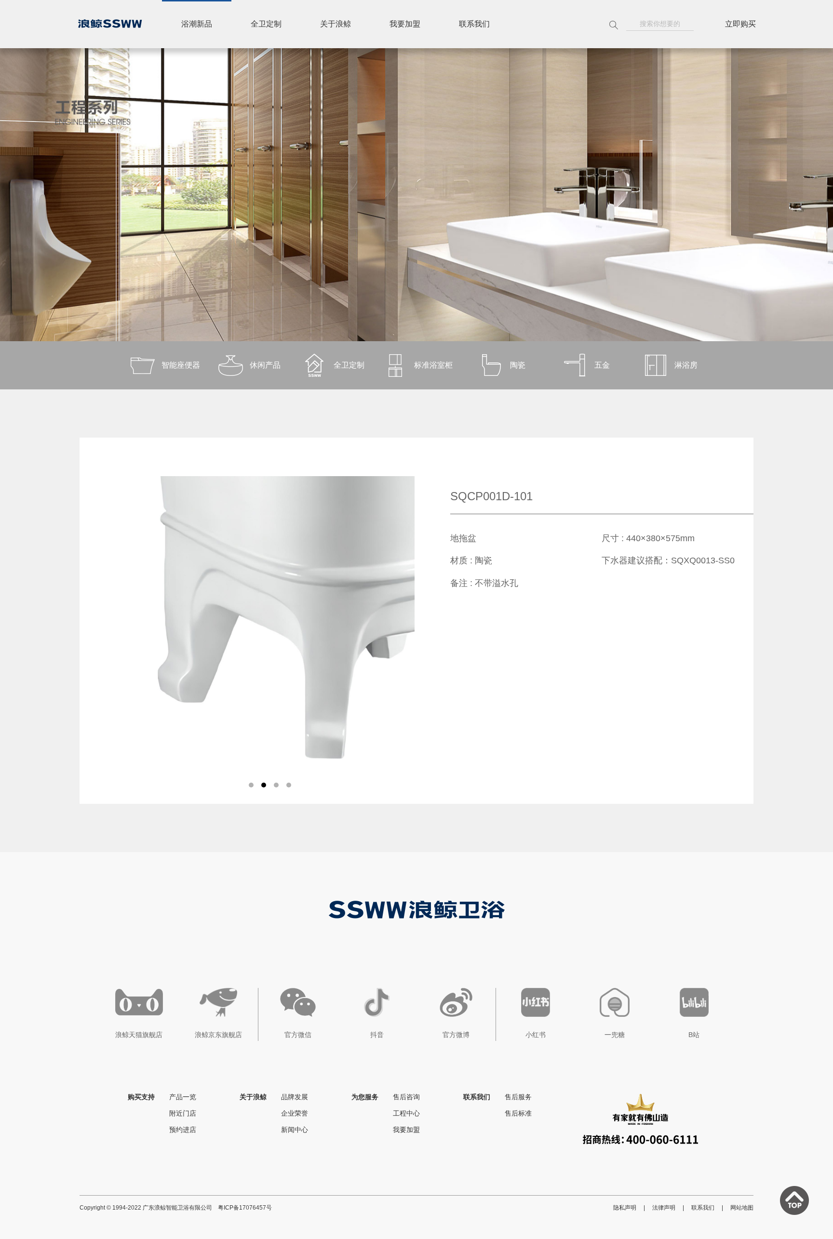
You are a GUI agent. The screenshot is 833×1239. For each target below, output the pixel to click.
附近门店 (182, 1113)
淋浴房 (686, 365)
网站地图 (741, 1207)
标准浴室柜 (433, 365)
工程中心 (406, 1113)
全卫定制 (266, 24)
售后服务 (518, 1097)
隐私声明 (624, 1207)
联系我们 (474, 24)
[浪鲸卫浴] (110, 23)
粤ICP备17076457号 (245, 1207)
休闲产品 (265, 365)
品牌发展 (294, 1097)
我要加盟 (405, 24)
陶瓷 (517, 365)
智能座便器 (180, 365)
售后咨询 (406, 1097)
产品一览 (182, 1097)
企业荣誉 (294, 1113)
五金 (602, 365)
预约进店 (182, 1129)
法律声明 (663, 1207)
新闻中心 (294, 1129)
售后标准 (518, 1113)
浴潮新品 (196, 24)
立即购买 (740, 24)
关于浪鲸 (335, 24)
